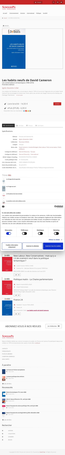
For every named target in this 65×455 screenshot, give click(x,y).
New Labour (42, 147)
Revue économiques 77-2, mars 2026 (16, 392)
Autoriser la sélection (32, 246)
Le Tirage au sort (11, 186)
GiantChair (42, 452)
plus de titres (7, 383)
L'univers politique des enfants (15, 376)
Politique (38, 13)
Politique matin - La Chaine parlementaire (33, 279)
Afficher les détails (54, 239)
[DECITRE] (26, 111)
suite (16, 274)
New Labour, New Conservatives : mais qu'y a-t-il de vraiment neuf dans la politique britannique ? (35, 258)
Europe (33, 152)
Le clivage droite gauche (13, 179)
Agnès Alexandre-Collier (10, 88)
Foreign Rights (6, 351)
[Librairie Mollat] (30, 111)
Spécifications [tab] (9, 125)
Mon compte (5, 359)
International (30, 13)
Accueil (5, 13)
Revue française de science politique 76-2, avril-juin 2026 (22, 406)
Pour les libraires (7, 354)
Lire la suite (20, 95)
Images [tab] (7, 25)
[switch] (24, 233)
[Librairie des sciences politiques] (24, 111)
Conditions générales (8, 356)
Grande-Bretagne (33, 147)
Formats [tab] (20, 125)
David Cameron (23, 147)
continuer (37, 343)
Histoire (22, 13)
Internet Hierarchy (24, 152)
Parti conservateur (52, 147)
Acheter (57, 104)
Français (39, 2)
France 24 (18, 299)
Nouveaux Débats (24, 142)
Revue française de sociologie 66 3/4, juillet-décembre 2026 (22, 412)
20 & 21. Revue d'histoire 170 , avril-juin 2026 (18, 399)
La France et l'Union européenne (15, 370)
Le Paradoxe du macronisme (14, 194)
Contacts (5, 348)
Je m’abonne (52, 326)
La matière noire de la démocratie (15, 201)
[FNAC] (28, 111)
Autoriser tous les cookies (53, 246)
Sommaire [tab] (40, 125)
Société (45, 13)
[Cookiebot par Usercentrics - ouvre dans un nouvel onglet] (55, 206)
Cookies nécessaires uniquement (12, 246)
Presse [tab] (30, 125)
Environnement (14, 13)
